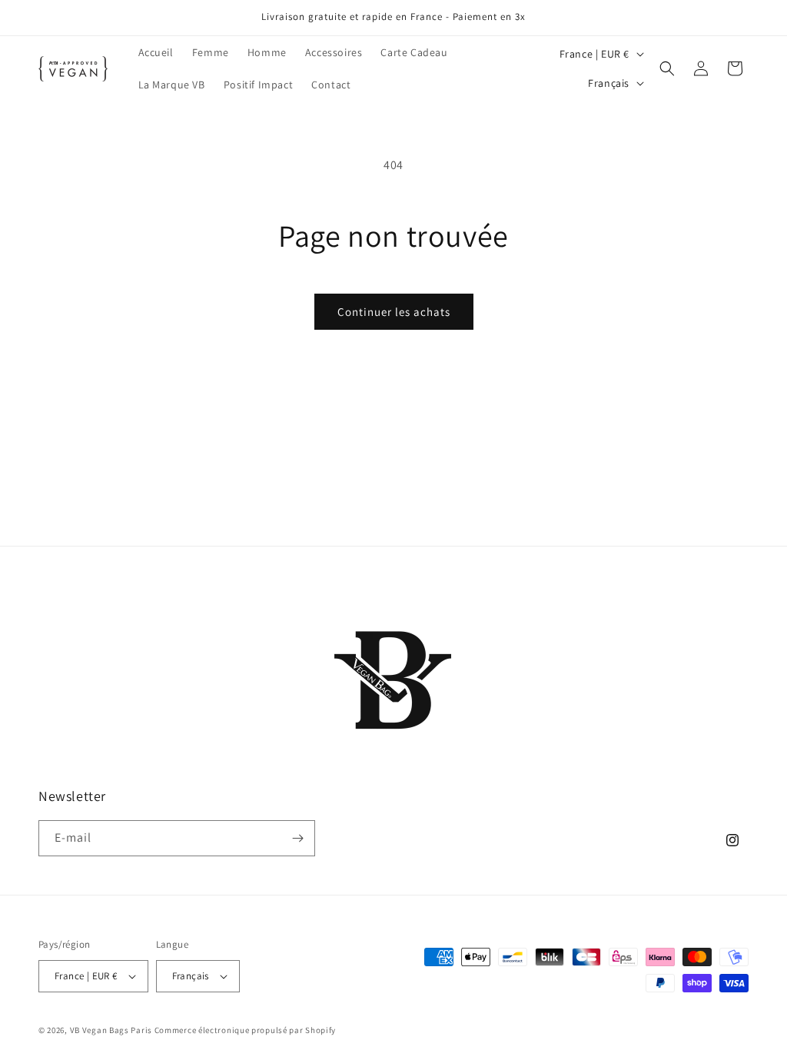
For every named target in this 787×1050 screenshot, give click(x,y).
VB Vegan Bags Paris (111, 1030)
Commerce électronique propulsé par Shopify (245, 1030)
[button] (667, 68)
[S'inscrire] (297, 838)
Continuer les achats (393, 311)
